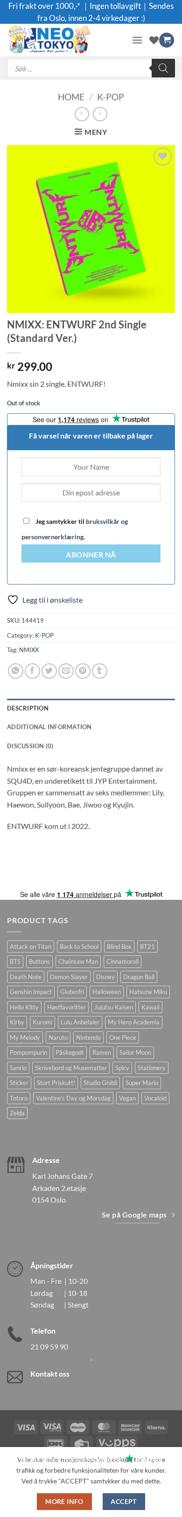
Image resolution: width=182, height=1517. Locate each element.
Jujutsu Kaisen (113, 1007)
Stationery (152, 1068)
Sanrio (18, 1068)
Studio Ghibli (100, 1082)
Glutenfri (72, 991)
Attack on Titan (30, 946)
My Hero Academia (134, 1022)
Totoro (19, 1098)
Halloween (106, 991)
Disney (105, 977)
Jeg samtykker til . (74, 529)
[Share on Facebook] (32, 671)
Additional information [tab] (49, 727)
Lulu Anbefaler (80, 1022)
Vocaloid (155, 1098)
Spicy (122, 1068)
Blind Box (119, 946)
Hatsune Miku (148, 991)
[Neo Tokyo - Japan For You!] (66, 40)
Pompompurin (28, 1052)
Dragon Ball (138, 977)
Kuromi (42, 1022)
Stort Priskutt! (56, 1082)
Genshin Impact (31, 991)
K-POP (110, 96)
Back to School (79, 946)
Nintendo (88, 1037)
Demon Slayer (69, 977)
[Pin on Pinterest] (83, 671)
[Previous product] (100, 114)
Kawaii (150, 1007)
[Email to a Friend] (66, 671)
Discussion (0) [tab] (30, 746)
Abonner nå (91, 554)
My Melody (25, 1037)
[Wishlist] (154, 40)
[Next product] (82, 114)
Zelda (17, 1113)
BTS (15, 961)
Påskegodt (70, 1052)
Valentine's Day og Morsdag (73, 1098)
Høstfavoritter (66, 1007)
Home (71, 96)
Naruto (58, 1037)
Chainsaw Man (78, 961)
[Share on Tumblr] (99, 671)
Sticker (19, 1082)
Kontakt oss (50, 1373)
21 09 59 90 (49, 1346)
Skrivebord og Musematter (71, 1068)
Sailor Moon (135, 1052)
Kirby (17, 1022)
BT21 (147, 946)
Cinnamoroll (122, 961)
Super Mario (142, 1082)
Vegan (127, 1098)
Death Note (26, 977)
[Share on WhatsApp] (15, 671)
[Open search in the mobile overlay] (91, 68)
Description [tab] (28, 708)
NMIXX (29, 650)
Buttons (39, 961)
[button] (137, 39)
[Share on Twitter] (49, 671)
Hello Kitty (24, 1007)
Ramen (101, 1052)
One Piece (122, 1037)
